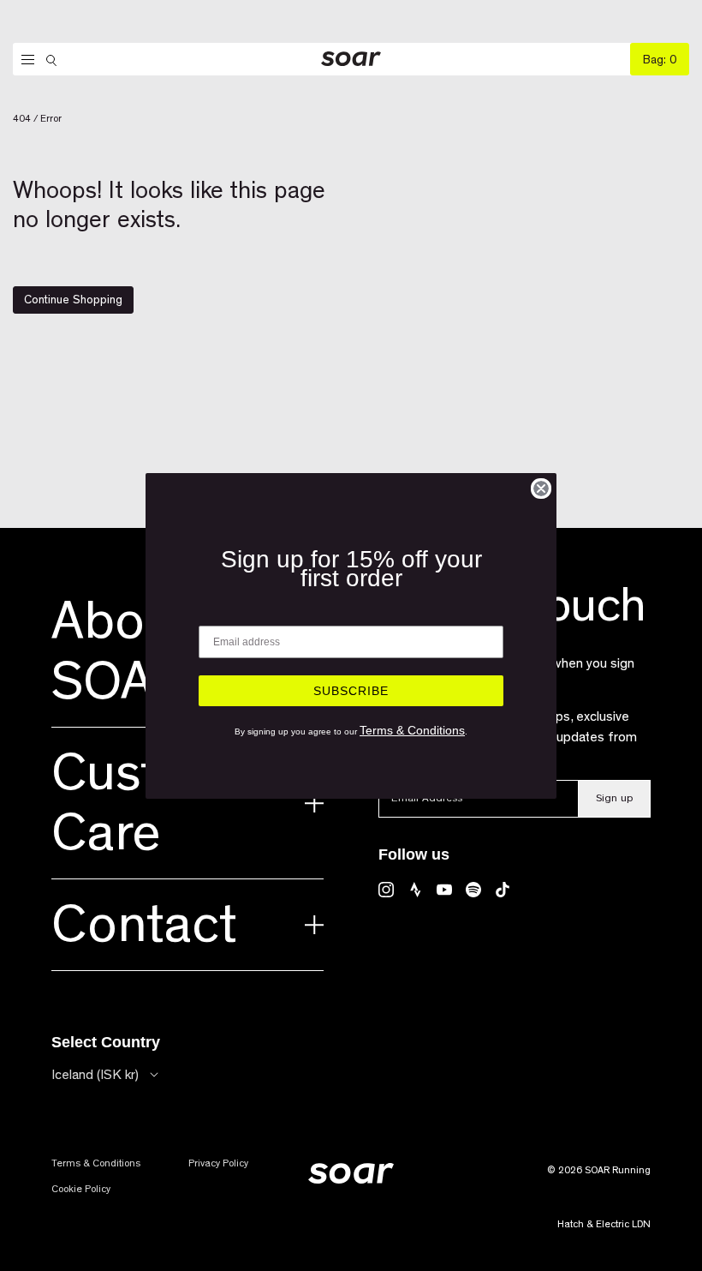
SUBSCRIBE (351, 691)
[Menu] (23, 60)
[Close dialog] (541, 488)
